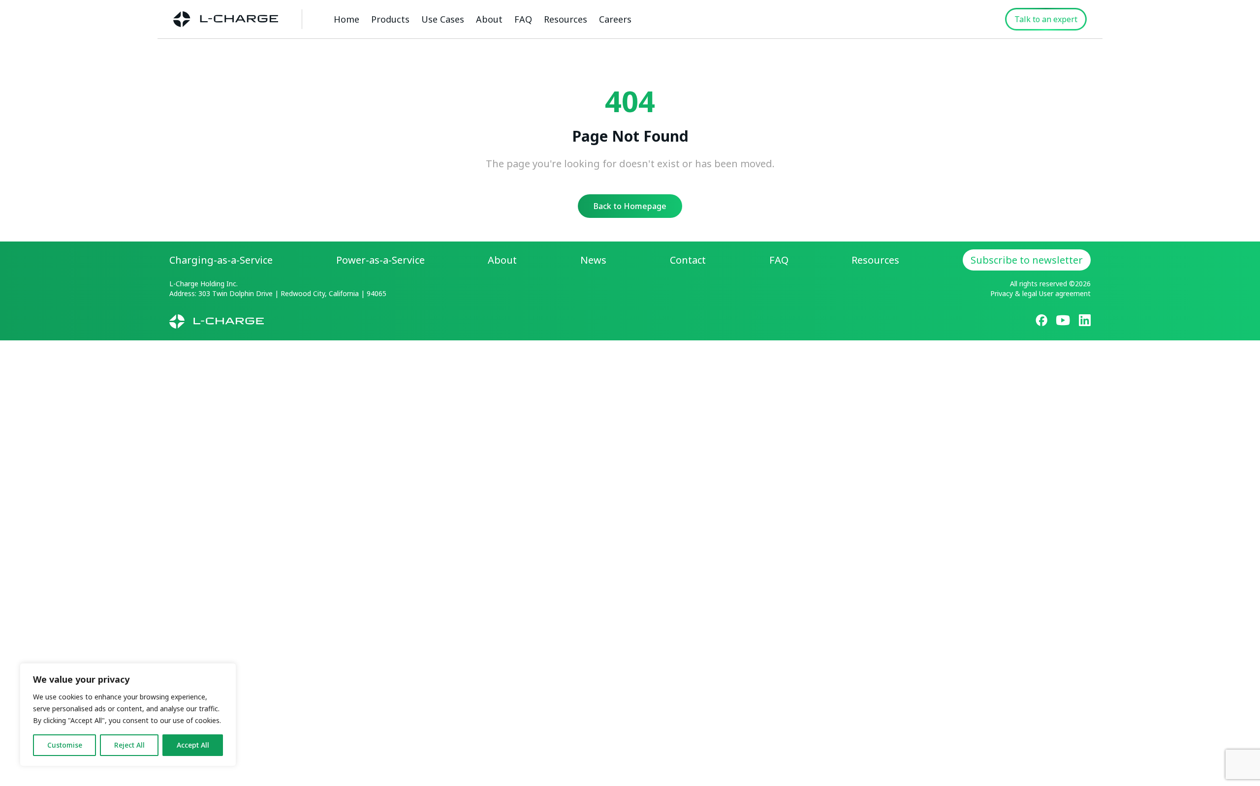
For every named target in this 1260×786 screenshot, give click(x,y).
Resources (565, 19)
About (489, 19)
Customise (64, 745)
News (593, 260)
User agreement (1065, 293)
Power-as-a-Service (380, 260)
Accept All (193, 745)
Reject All (129, 745)
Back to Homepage (630, 206)
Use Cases (442, 19)
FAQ (523, 19)
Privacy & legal (1013, 293)
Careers (615, 19)
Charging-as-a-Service (221, 260)
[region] (128, 714)
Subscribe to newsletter (1027, 260)
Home (346, 19)
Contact (688, 260)
